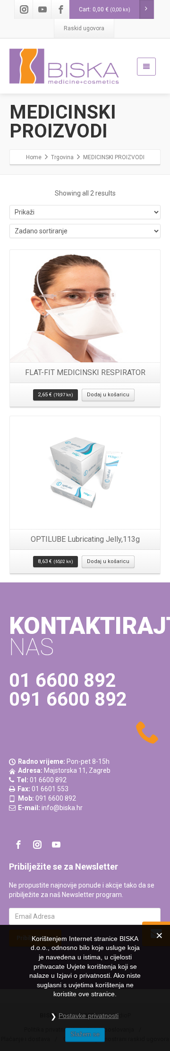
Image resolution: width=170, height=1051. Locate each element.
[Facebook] (60, 9)
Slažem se (85, 1034)
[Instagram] (24, 9)
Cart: (104, 9)
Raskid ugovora (84, 28)
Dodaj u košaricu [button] (108, 395)
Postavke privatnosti (89, 1015)
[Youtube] (42, 9)
